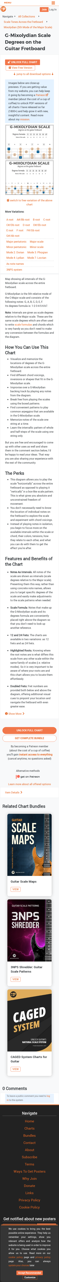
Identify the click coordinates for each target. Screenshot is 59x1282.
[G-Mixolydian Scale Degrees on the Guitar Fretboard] (29, 142)
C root (46, 219)
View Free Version (21, 67)
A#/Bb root (23, 219)
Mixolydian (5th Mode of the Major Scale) (28, 27)
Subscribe (29, 1157)
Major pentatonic (16, 241)
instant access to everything (35, 754)
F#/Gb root (33, 230)
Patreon (41, 95)
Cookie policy (29, 1207)
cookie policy (16, 1257)
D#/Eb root (39, 225)
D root (26, 225)
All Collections (26, 16)
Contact (29, 1142)
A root (9, 219)
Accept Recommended (29, 1272)
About (29, 1150)
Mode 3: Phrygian (37, 252)
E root (9, 230)
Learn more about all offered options (29, 784)
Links (29, 1193)
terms (29, 1164)
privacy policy (42, 1257)
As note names (15, 264)
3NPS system (14, 269)
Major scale (36, 241)
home (29, 1121)
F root (20, 230)
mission (24, 119)
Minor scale (36, 247)
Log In (53, 9)
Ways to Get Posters (30, 1171)
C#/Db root (13, 225)
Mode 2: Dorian (15, 252)
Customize (29, 1277)
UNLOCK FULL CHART (23, 62)
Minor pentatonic (16, 247)
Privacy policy (29, 1200)
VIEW (15, 889)
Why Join (29, 1178)
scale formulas (23, 324)
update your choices (19, 1265)
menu (7, 2)
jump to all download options (33, 74)
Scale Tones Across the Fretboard (23, 22)
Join (44, 9)
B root (36, 219)
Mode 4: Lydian (15, 258)
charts (29, 1128)
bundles (29, 1135)
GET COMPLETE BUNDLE (29, 738)
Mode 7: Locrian (36, 258)
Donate (29, 1185)
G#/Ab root (13, 236)
